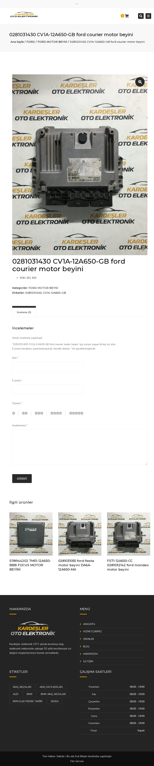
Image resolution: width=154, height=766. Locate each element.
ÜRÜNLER (88, 639)
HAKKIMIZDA (90, 653)
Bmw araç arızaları (53, 694)
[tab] (24, 312)
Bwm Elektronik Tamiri (27, 701)
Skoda (55, 701)
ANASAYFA (89, 624)
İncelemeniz (20, 425)
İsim (15, 357)
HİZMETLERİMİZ (92, 631)
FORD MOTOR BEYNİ (52, 41)
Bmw (29, 694)
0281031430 (33, 292)
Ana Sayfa (17, 41)
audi (15, 694)
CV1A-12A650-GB (54, 292)
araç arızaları (22, 687)
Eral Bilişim (81, 756)
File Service (77, 761)
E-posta (17, 380)
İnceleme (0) (24, 312)
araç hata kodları (51, 687)
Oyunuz (17, 403)
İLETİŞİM (88, 661)
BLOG (86, 646)
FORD (30, 41)
